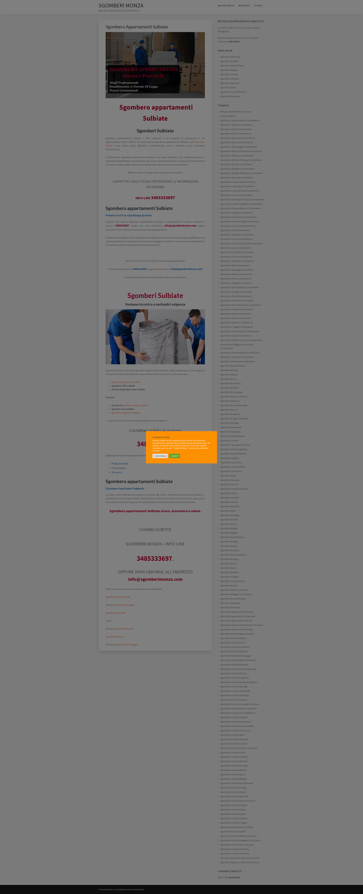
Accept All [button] (174, 456)
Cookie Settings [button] (160, 456)
